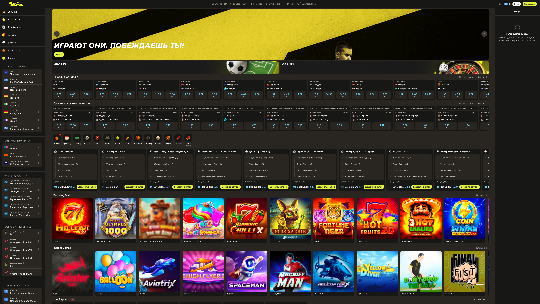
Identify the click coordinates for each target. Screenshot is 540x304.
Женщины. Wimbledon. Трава (26, 191)
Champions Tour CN (21, 250)
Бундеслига (16, 113)
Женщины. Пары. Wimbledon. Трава (29, 207)
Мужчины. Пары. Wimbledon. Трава (29, 199)
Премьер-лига (18, 89)
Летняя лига (17, 148)
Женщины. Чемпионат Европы (27, 129)
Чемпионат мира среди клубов (27, 74)
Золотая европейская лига (25, 293)
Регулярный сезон (20, 156)
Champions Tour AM (21, 273)
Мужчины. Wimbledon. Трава (26, 183)
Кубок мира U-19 (19, 164)
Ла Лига (14, 97)
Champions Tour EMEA (22, 258)
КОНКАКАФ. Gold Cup (22, 82)
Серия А (14, 105)
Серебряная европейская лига (27, 300)
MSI (12, 234)
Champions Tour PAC (21, 242)
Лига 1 (13, 121)
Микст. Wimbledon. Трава (24, 215)
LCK (12, 265)
